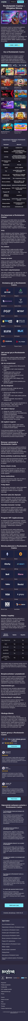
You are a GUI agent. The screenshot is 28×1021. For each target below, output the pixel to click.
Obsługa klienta (5, 952)
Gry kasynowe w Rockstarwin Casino (10, 929)
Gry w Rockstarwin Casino (8, 924)
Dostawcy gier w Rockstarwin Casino (10, 932)
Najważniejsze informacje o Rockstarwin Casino (13, 927)
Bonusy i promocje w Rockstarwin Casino (11, 938)
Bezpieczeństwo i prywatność (9, 949)
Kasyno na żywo (10, 65)
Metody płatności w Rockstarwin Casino (11, 944)
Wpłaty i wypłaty (6, 946)
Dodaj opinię (14, 746)
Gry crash (16, 65)
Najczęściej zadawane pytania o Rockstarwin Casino (12, 958)
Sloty (23, 65)
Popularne (3, 65)
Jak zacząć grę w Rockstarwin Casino (11, 935)
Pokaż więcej (14, 798)
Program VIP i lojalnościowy (8, 941)
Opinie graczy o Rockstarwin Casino (10, 955)
